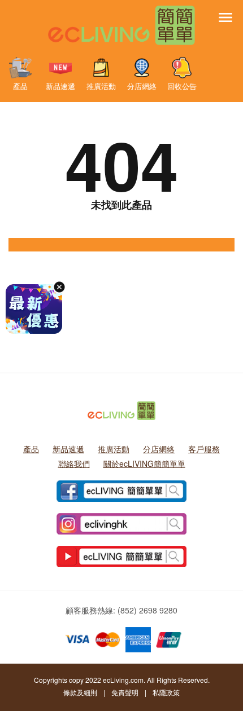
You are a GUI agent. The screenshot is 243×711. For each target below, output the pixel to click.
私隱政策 (166, 692)
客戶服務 (204, 448)
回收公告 (182, 86)
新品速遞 (60, 86)
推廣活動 (101, 86)
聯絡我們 (74, 463)
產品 (20, 86)
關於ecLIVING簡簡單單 (144, 463)
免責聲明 (124, 692)
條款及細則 (80, 692)
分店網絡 (142, 86)
